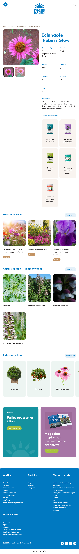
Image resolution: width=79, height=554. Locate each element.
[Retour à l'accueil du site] (39, 10)
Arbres (5, 498)
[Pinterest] (74, 544)
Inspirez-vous (52, 451)
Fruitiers (6, 485)
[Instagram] (66, 544)
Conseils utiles (58, 490)
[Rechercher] (73, 2)
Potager (6, 490)
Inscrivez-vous (14, 428)
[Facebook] (62, 544)
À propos (6, 525)
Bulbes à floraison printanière (13, 503)
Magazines (6, 522)
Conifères (6, 500)
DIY (54, 500)
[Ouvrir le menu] (5, 4)
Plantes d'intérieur (9, 493)
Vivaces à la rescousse (37, 249)
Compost (31, 488)
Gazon (55, 498)
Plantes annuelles (9, 495)
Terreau (31, 485)
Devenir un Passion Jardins (12, 530)
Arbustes (6, 483)
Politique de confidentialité (12, 534)
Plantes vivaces (16, 26)
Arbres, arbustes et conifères (63, 488)
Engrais (30, 483)
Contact (6, 527)
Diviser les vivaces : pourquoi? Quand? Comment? (61, 252)
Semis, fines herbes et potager (64, 493)
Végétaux (6, 26)
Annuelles (56, 485)
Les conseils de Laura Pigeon (63, 483)
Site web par (37, 551)
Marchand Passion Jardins (62, 505)
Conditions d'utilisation (11, 532)
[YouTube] (70, 544)
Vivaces (6, 257)
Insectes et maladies (60, 503)
